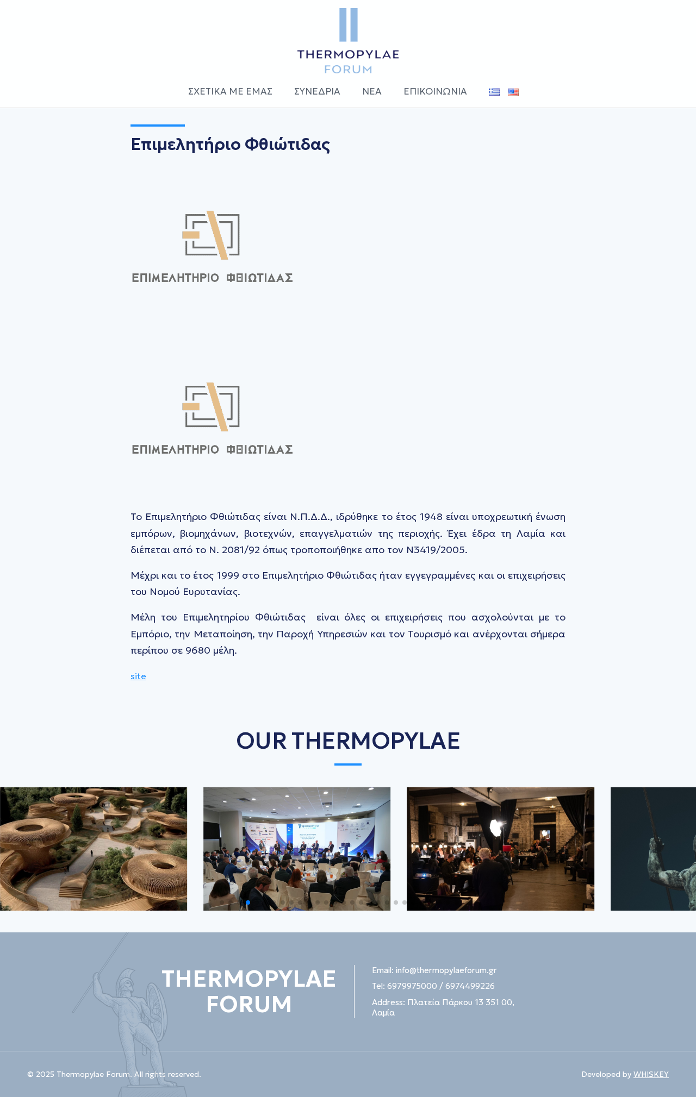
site (138, 675)
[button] (222, 902)
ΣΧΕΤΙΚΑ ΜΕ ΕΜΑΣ (230, 91)
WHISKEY (651, 1074)
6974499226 (470, 986)
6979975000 (412, 986)
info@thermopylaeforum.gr (446, 970)
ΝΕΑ (372, 91)
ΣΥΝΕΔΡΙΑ (317, 91)
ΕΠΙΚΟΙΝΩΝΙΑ (435, 91)
